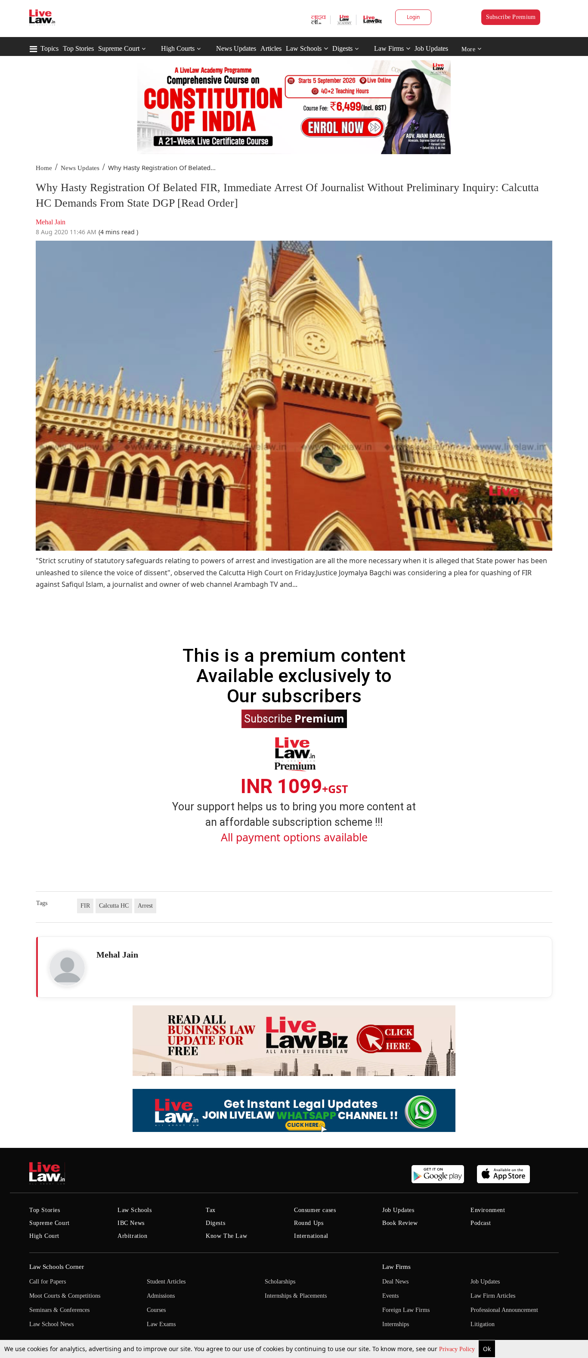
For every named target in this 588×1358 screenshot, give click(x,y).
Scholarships (280, 1281)
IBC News (131, 1223)
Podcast (480, 1223)
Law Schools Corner (56, 1266)
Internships (395, 1324)
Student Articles (166, 1281)
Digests (342, 48)
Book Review (400, 1223)
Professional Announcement (504, 1310)
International (311, 1236)
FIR (85, 905)
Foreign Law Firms (406, 1310)
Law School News (51, 1324)
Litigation (482, 1324)
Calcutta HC (114, 905)
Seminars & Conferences (59, 1310)
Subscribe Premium (511, 17)
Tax (211, 1210)
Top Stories (78, 48)
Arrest (145, 905)
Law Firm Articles (492, 1296)
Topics (49, 48)
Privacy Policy (458, 1349)
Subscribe (294, 718)
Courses (156, 1310)
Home (44, 167)
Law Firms (389, 48)
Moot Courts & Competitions (64, 1296)
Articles (271, 48)
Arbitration (133, 1236)
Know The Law (226, 1236)
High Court (44, 1236)
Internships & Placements (296, 1296)
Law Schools (304, 48)
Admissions (161, 1296)
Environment (487, 1210)
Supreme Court (118, 48)
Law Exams (161, 1324)
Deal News (395, 1281)
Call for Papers (47, 1281)
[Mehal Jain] (67, 968)
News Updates (236, 48)
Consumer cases (315, 1210)
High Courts (178, 48)
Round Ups (308, 1223)
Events (390, 1296)
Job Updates (431, 48)
